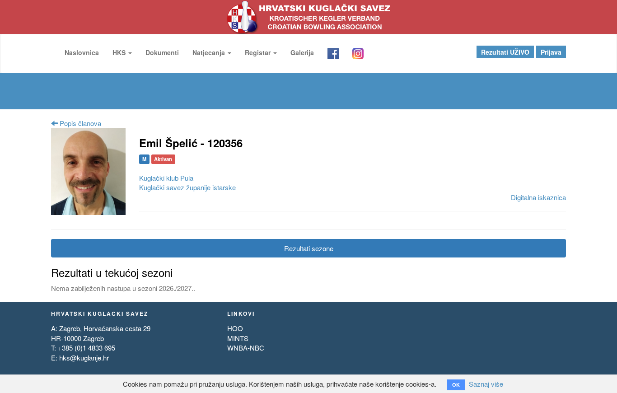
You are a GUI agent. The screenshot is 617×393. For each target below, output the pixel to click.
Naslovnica (82, 52)
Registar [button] (258, 52)
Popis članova (79, 123)
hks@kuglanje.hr (84, 357)
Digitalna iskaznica (538, 197)
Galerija (302, 52)
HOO (235, 328)
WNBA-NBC (245, 347)
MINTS (237, 338)
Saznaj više (486, 383)
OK (456, 384)
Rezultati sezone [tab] (308, 248)
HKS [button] (119, 52)
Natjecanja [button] (209, 52)
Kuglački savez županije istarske (187, 187)
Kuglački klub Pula (166, 177)
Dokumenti (162, 52)
